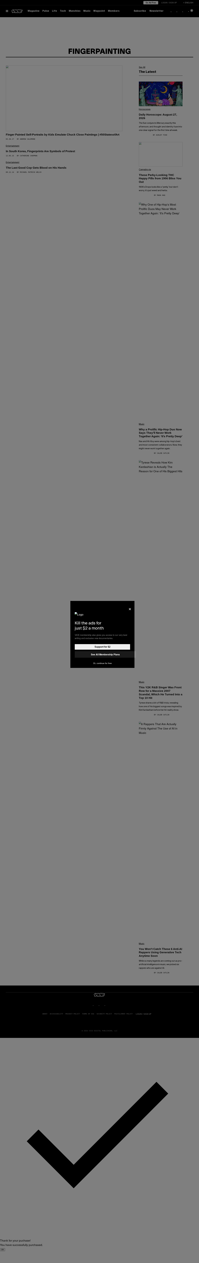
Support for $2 (102, 647)
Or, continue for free (102, 663)
